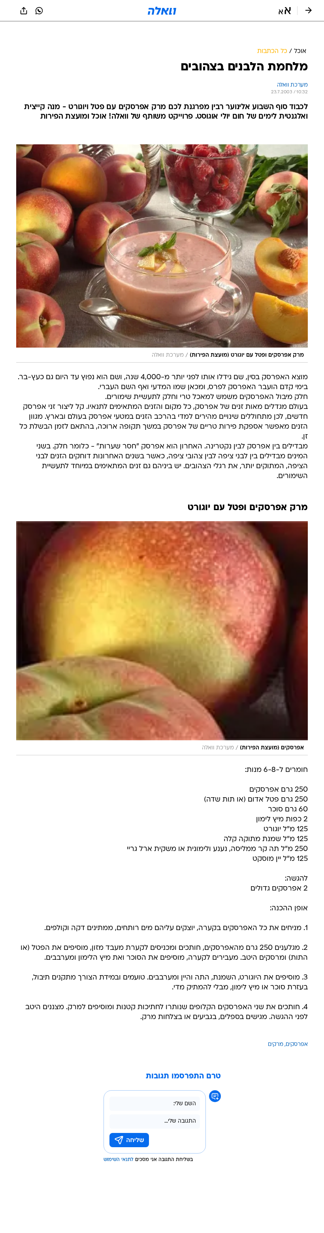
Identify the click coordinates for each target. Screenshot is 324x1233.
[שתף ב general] (23, 10)
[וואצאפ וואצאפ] (39, 11)
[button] (285, 10)
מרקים (275, 1044)
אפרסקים (297, 1044)
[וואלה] (162, 11)
